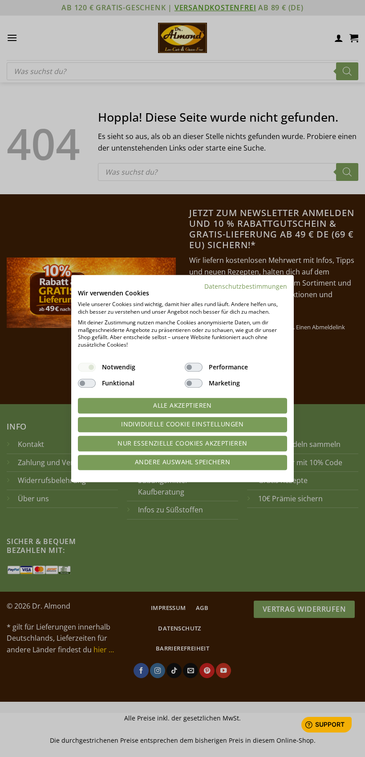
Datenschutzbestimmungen (245, 286)
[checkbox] (87, 367)
